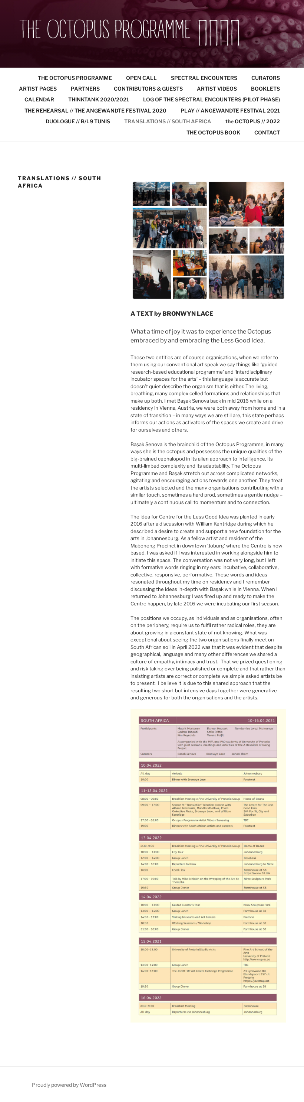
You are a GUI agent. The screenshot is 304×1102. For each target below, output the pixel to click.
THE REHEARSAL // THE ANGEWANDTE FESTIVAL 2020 (95, 110)
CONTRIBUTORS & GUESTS (148, 88)
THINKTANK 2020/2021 (98, 99)
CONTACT (267, 132)
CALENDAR (39, 99)
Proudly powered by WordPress (69, 1085)
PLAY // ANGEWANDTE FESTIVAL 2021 (230, 110)
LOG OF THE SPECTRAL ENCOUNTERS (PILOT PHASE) (211, 99)
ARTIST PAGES (38, 88)
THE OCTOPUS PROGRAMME (75, 78)
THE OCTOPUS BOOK (213, 132)
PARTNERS (85, 88)
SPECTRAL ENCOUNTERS (204, 78)
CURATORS (265, 78)
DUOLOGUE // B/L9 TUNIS (78, 121)
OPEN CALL (141, 78)
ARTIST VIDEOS (217, 88)
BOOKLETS (265, 88)
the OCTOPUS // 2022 (252, 121)
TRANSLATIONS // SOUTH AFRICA (167, 121)
